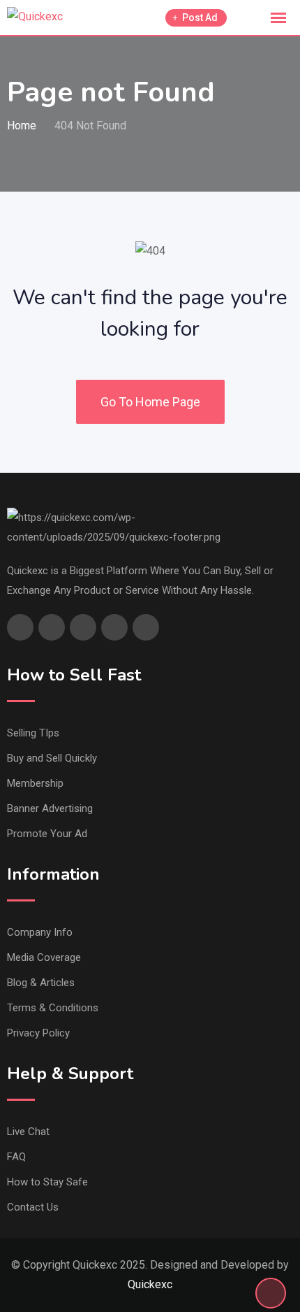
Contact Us (33, 1207)
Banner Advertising (50, 808)
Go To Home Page (150, 401)
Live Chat (28, 1131)
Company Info (40, 932)
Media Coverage (44, 957)
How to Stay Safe (47, 1182)
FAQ (16, 1156)
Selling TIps (33, 733)
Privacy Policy (38, 1033)
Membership (35, 783)
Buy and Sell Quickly (52, 758)
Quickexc (150, 1284)
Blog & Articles (41, 982)
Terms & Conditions (52, 1007)
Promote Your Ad (47, 833)
